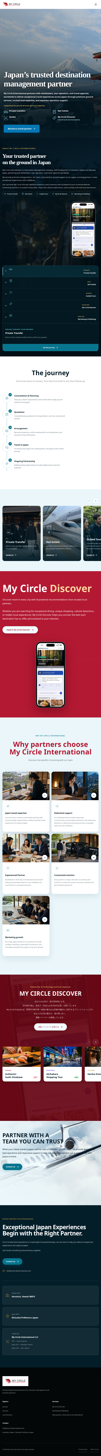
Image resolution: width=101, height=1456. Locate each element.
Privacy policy (83, 1449)
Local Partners (7, 1415)
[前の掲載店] (89, 1042)
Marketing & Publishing (60, 1411)
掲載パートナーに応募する (48, 1027)
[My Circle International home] (11, 4)
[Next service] (96, 501)
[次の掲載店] (96, 1042)
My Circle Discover (58, 1407)
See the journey (49, 348)
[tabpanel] (50, 333)
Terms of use (95, 1449)
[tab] (50, 271)
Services (5, 1411)
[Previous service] (89, 501)
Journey (5, 1407)
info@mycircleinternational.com (18, 1271)
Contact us (10, 555)
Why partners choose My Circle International (67, 1415)
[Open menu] (96, 4)
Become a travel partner (20, 128)
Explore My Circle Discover (18, 630)
